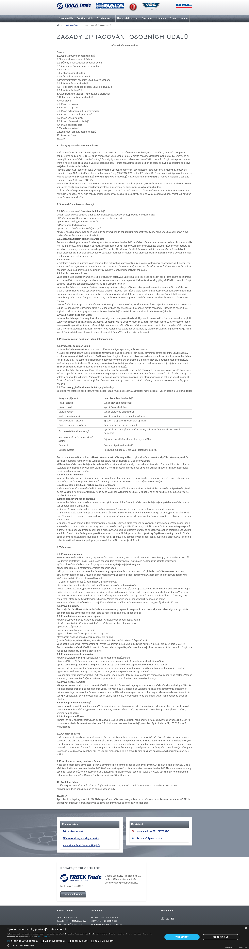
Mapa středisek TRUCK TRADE (152, 831)
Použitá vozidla (85, 18)
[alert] (124, 937)
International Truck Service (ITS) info (81, 845)
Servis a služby (105, 18)
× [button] (246, 928)
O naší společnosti (71, 25)
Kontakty (161, 18)
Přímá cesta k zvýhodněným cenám (81, 838)
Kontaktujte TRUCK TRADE (80, 868)
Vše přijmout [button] (182, 937)
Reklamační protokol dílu (149, 838)
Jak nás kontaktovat (73, 831)
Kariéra (184, 18)
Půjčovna (147, 18)
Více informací (44, 936)
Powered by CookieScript (236, 947)
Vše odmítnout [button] (220, 937)
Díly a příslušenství (127, 18)
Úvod (58, 25)
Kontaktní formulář (73, 894)
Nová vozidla (66, 18)
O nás (173, 18)
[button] (83, 945)
